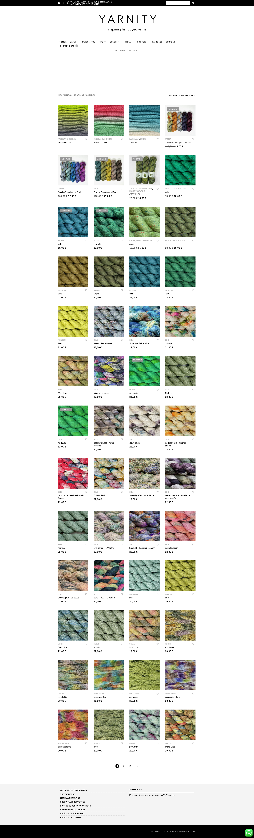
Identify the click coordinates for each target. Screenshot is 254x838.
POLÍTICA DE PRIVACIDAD (72, 814)
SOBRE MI (170, 42)
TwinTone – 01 (64, 142)
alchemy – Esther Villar (139, 343)
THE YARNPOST (67, 794)
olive (60, 293)
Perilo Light (99, 693)
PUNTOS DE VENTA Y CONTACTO (75, 806)
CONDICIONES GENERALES (72, 810)
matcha (61, 548)
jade (60, 244)
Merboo (62, 290)
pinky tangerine (64, 746)
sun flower (169, 647)
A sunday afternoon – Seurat (141, 495)
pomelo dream (171, 548)
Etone (168, 189)
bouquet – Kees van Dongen (142, 548)
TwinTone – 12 (135, 142)
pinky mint (133, 746)
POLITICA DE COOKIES (70, 817)
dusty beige (134, 443)
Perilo (168, 644)
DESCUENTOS (88, 42)
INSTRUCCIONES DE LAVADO (73, 790)
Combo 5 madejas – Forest (106, 192)
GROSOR (141, 42)
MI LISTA (133, 50)
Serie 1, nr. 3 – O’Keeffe (104, 597)
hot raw (168, 343)
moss (167, 244)
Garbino (133, 594)
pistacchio (133, 697)
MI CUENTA (120, 50)
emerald (97, 244)
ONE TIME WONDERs (143, 189)
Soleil (60, 644)
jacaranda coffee (172, 697)
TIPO (101, 42)
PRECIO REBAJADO (137, 191)
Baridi (132, 743)
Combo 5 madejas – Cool (69, 192)
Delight (132, 389)
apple (131, 244)
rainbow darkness (101, 393)
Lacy (167, 389)
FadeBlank (63, 139)
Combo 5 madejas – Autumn (178, 142)
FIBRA (128, 42)
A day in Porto (100, 495)
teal (131, 293)
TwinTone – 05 (100, 142)
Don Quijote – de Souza (68, 597)
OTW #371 (134, 194)
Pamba (168, 139)
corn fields (62, 697)
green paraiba (100, 697)
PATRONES (157, 42)
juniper (96, 293)
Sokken (72, 139)
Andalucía (133, 393)
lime (59, 343)
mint (131, 597)
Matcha (168, 393)
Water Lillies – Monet (103, 343)
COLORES (114, 42)
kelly (167, 192)
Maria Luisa (63, 393)
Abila (131, 189)
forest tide (62, 647)
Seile (96, 340)
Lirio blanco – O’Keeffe (104, 548)
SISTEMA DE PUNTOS (70, 798)
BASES (73, 42)
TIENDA (62, 42)
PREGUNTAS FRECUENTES (72, 802)
